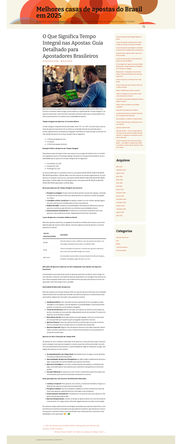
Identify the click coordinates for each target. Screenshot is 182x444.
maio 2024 (119, 183)
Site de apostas (67, 61)
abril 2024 (119, 186)
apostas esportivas (122, 237)
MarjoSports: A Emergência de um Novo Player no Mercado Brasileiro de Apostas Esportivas (129, 74)
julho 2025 (119, 167)
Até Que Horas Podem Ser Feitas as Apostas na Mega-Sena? (80, 431)
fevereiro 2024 (121, 193)
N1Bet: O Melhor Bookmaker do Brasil (128, 90)
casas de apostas (121, 247)
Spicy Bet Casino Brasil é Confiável (127, 110)
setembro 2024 (121, 170)
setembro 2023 (121, 209)
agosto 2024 (120, 173)
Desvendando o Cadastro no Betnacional (129, 119)
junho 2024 (119, 180)
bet (117, 241)
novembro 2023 (121, 202)
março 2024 (119, 189)
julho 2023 (119, 215)
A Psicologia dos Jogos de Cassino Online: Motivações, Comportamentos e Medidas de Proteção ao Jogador (129, 66)
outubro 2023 (120, 206)
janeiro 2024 (120, 196)
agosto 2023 (120, 212)
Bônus (118, 244)
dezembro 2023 (121, 199)
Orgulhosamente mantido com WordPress (49, 440)
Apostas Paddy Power (123, 127)
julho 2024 (119, 176)
